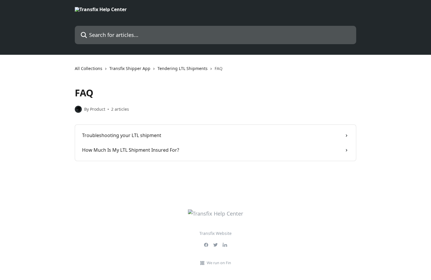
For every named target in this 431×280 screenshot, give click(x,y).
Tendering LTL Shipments (182, 68)
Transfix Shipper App (129, 68)
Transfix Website (215, 233)
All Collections (88, 68)
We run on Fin (219, 262)
